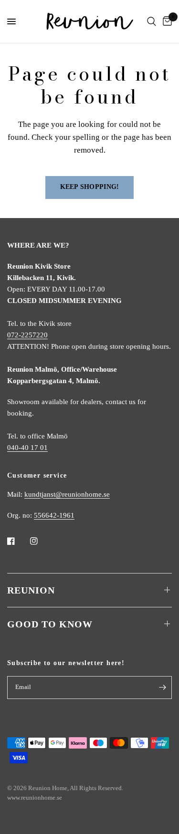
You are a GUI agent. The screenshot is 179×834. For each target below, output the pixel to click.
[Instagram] (40, 541)
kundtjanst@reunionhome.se (67, 494)
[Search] (151, 21)
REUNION (31, 590)
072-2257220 (27, 335)
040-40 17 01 (27, 447)
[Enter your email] (162, 687)
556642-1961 (54, 515)
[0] (165, 21)
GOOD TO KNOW (50, 624)
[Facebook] (17, 541)
